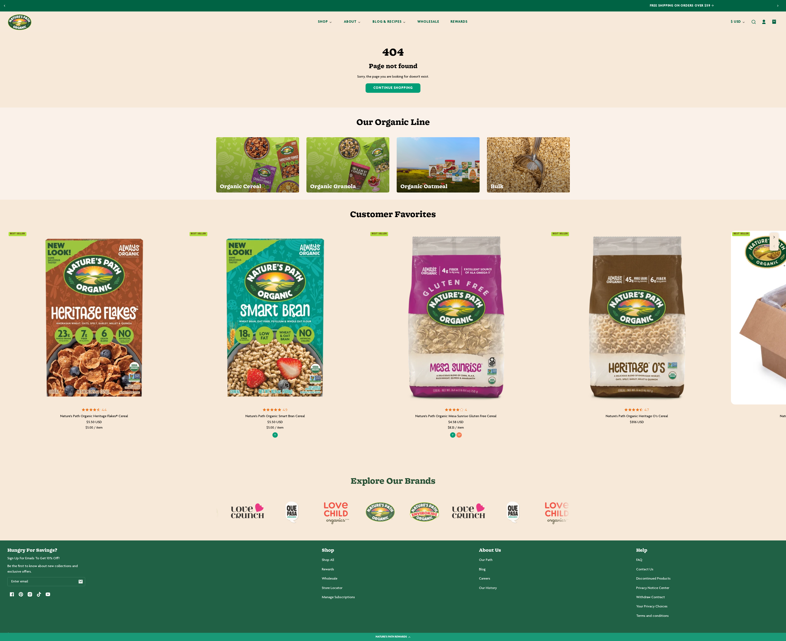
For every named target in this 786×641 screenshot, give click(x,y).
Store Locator (332, 588)
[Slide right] (774, 237)
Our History (488, 588)
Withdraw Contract (650, 597)
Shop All (328, 560)
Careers (484, 579)
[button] (753, 21)
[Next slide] (777, 5)
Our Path (485, 560)
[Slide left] (774, 246)
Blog (482, 569)
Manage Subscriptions (338, 597)
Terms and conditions (652, 616)
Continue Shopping (392, 88)
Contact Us (644, 569)
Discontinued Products (653, 579)
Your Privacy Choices (651, 606)
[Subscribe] (80, 581)
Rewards (328, 569)
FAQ (639, 560)
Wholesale (329, 579)
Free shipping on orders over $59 (391, 6)
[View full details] (94, 317)
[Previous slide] (4, 5)
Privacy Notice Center (652, 588)
